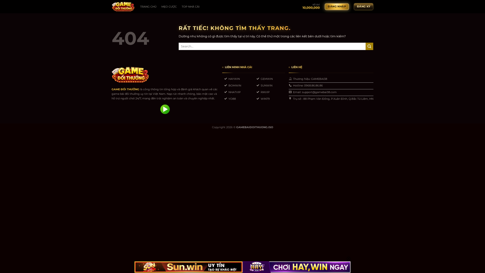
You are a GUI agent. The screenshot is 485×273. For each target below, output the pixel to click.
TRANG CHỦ (148, 6)
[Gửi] (369, 46)
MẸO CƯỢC (169, 6)
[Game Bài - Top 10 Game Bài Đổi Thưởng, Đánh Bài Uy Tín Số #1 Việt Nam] (123, 6)
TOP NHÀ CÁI (190, 6)
